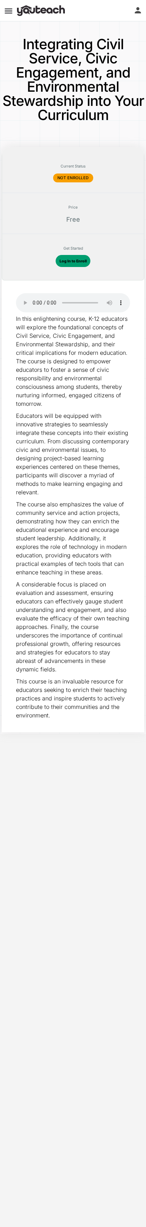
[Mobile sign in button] (137, 10)
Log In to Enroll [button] (73, 261)
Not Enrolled (73, 177)
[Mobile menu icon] (8, 11)
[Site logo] (42, 10)
